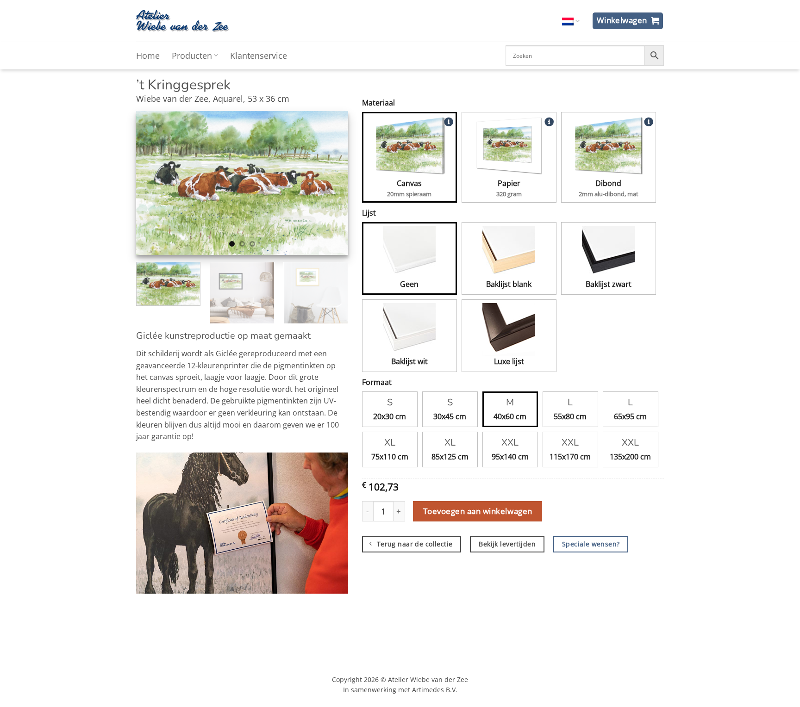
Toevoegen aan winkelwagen (477, 511)
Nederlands (571, 21)
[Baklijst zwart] (608, 252)
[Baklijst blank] (509, 252)
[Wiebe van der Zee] (182, 20)
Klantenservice (258, 55)
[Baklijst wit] (409, 329)
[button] (628, 20)
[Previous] (152, 182)
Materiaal (378, 103)
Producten (192, 55)
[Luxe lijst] (509, 329)
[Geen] (409, 252)
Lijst (369, 213)
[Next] (332, 182)
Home (148, 55)
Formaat (377, 382)
